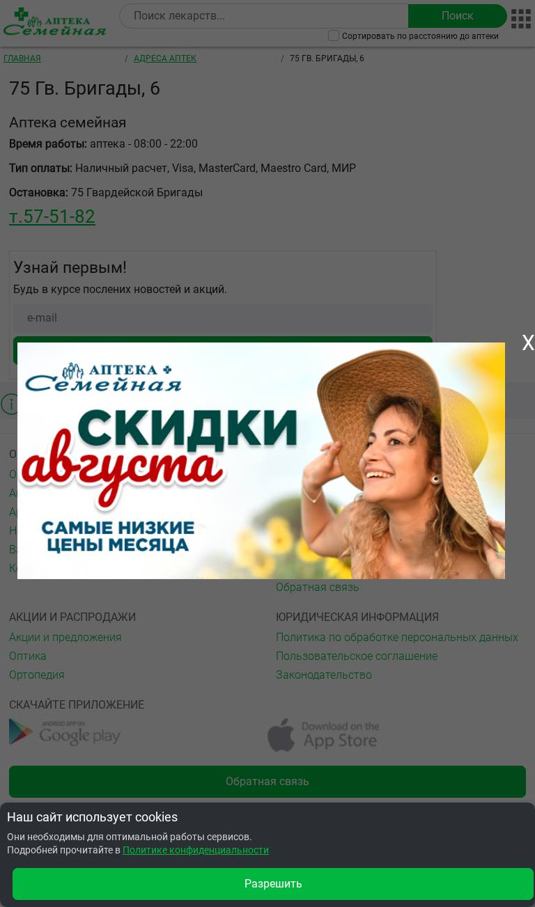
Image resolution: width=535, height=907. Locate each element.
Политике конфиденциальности (196, 849)
